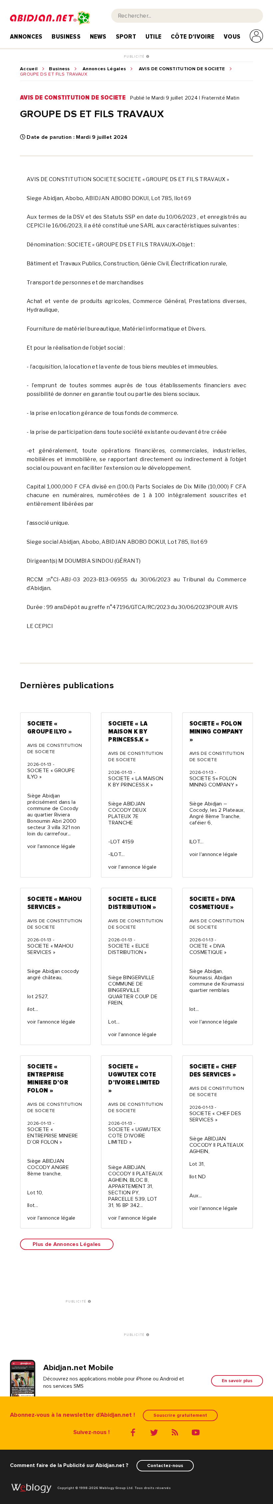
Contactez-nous (165, 1465)
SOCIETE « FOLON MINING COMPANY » (216, 732)
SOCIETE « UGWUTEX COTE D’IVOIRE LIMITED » (134, 1078)
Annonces (26, 37)
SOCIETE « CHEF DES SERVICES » (212, 1070)
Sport (126, 37)
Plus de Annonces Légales (67, 1244)
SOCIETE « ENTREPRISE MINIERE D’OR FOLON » (47, 1078)
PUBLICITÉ (135, 56)
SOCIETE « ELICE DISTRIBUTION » (132, 903)
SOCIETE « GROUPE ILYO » (49, 728)
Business (66, 37)
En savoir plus (237, 1380)
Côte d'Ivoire (192, 37)
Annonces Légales (104, 69)
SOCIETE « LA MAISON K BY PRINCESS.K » (128, 732)
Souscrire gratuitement (180, 1415)
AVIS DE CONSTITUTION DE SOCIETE (182, 69)
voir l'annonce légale (51, 846)
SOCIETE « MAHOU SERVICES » (54, 903)
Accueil (29, 69)
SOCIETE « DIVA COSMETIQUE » (212, 903)
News (98, 37)
